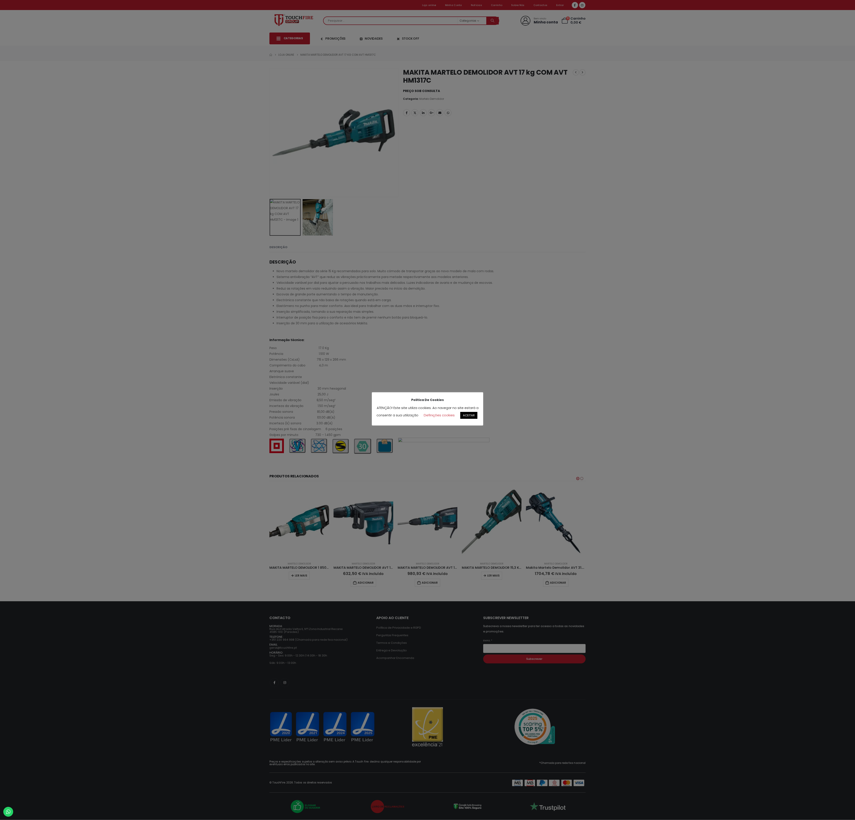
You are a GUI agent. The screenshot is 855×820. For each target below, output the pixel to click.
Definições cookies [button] (439, 415)
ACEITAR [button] (469, 415)
